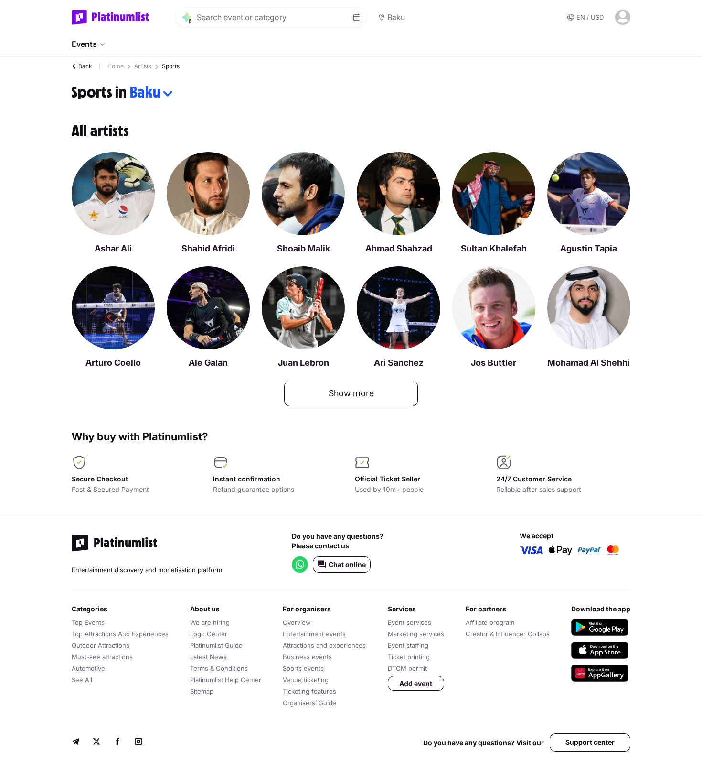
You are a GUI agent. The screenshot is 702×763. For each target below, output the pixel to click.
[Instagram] (138, 742)
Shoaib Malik (303, 248)
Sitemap (201, 691)
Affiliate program (490, 622)
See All (82, 680)
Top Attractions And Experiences (120, 634)
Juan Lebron (303, 363)
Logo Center (208, 634)
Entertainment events (314, 634)
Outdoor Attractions (100, 645)
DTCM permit (407, 668)
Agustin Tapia (588, 248)
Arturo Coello (113, 363)
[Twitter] (96, 742)
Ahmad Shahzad (398, 248)
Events (84, 44)
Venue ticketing (306, 680)
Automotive (88, 668)
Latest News (208, 657)
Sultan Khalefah (494, 248)
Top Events (88, 622)
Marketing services (416, 634)
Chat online (347, 564)
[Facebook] (117, 742)
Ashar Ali (113, 248)
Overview (297, 622)
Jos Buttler (493, 363)
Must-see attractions (102, 657)
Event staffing (408, 645)
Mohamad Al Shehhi (588, 363)
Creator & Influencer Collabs (508, 634)
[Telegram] (75, 742)
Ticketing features (309, 691)
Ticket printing (409, 657)
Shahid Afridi (208, 248)
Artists (142, 66)
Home (115, 66)
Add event (415, 683)
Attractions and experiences (324, 645)
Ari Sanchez (399, 363)
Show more (351, 393)
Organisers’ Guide (309, 703)
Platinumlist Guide (216, 645)
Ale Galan (208, 363)
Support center (590, 742)
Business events (307, 657)
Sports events (303, 668)
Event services (409, 622)
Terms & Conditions (219, 668)
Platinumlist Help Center (225, 680)
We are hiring (210, 622)
